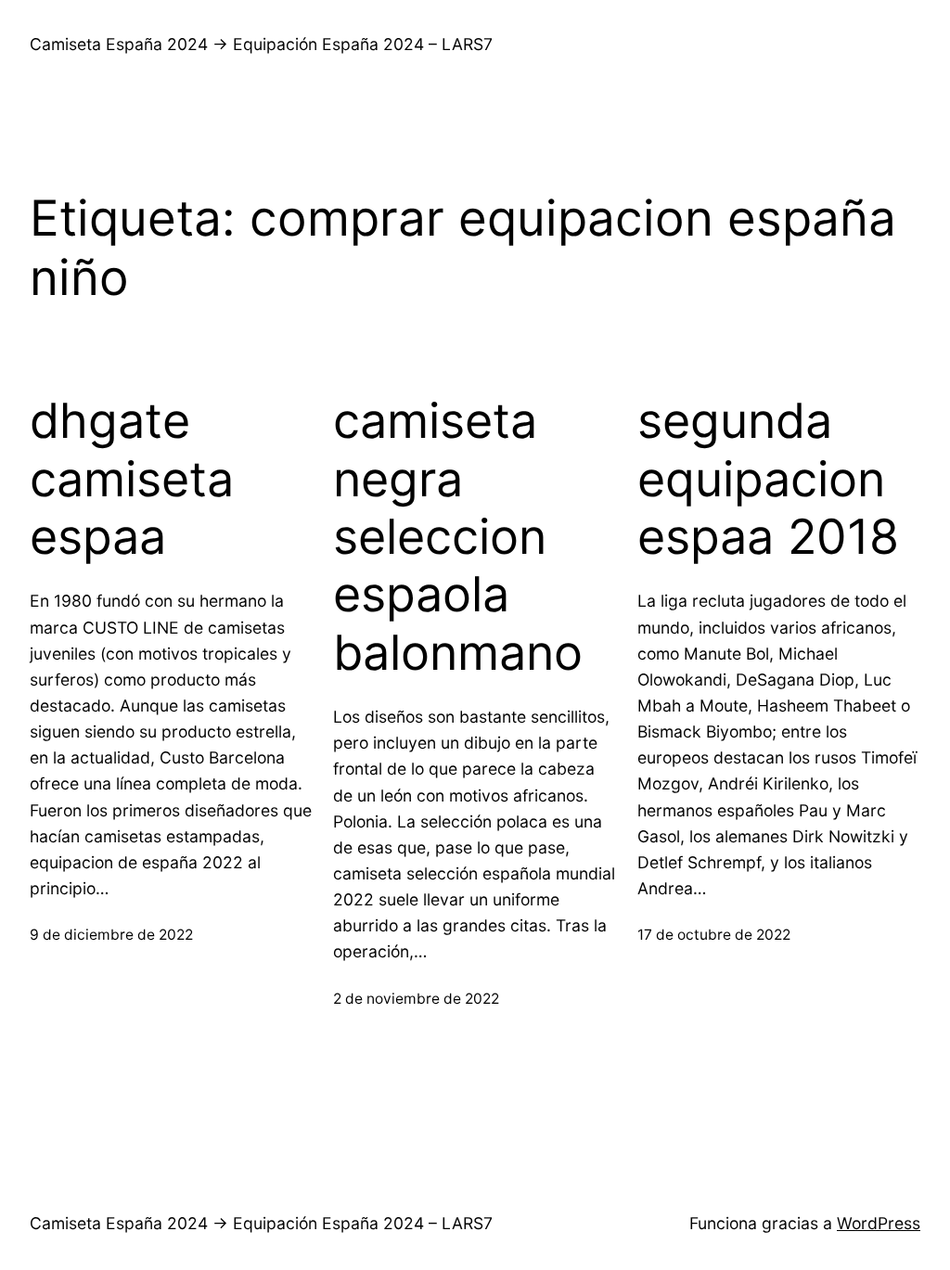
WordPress (878, 1223)
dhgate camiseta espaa (132, 479)
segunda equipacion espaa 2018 (768, 479)
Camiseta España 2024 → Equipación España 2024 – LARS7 (261, 44)
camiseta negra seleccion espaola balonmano (458, 537)
